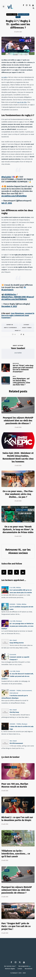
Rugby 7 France (27, 327)
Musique (19, 621)
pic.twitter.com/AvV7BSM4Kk (14, 299)
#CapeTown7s (7, 290)
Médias (19, 509)
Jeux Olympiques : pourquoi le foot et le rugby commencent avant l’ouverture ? (17, 315)
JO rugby (26, 324)
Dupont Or (10, 324)
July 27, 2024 (6, 203)
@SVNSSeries (10, 294)
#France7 (30, 297)
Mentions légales (10, 969)
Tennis (25, 509)
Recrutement (28, 969)
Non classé (13, 640)
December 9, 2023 (9, 306)
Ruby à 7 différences (10, 327)
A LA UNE (7, 436)
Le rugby (4, 77)
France (14, 834)
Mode (18, 671)
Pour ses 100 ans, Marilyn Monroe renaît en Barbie (14, 785)
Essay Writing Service (17, 643)
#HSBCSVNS (21, 297)
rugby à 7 (18, 330)
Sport (18, 16)
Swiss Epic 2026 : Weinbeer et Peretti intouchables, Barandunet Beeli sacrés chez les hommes (18, 457)
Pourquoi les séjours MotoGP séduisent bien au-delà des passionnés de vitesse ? (18, 420)
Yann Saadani (18, 348)
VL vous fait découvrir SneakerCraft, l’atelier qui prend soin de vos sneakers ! (17, 676)
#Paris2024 (6, 177)
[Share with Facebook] (21, 334)
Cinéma (14, 767)
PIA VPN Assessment (16, 743)
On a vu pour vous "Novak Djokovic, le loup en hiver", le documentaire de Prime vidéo (18, 529)
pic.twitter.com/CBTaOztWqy (14, 196)
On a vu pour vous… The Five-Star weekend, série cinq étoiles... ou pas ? (18, 494)
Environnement (27, 690)
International (14, 693)
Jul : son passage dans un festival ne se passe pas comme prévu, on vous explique (17, 626)
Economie (13, 654)
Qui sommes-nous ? (10, 966)
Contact (20, 969)
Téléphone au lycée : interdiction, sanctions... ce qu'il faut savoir (15, 853)
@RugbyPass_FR (8, 297)
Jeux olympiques (24, 14)
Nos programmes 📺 (25, 966)
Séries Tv (19, 474)
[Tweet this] (23, 334)
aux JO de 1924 (22, 102)
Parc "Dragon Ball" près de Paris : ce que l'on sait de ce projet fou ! (16, 926)
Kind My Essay (14, 712)
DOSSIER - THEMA (12, 14)
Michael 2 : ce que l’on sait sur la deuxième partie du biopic (17, 819)
